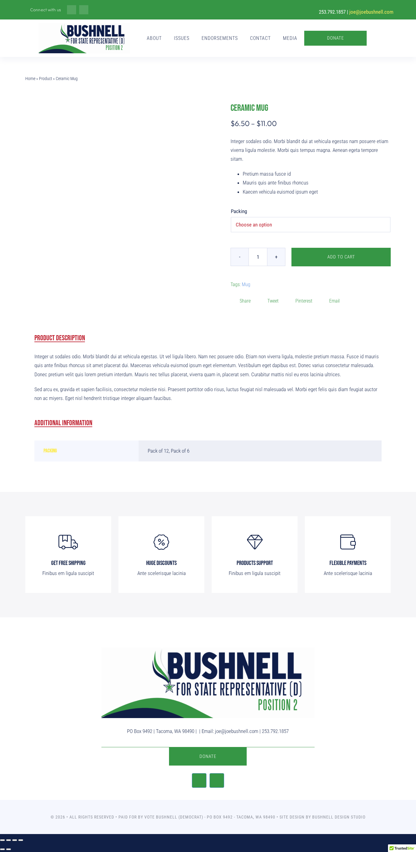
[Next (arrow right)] (8, 849)
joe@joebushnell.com (371, 12)
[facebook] (71, 9)
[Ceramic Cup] (113, 202)
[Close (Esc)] (20, 840)
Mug (246, 284)
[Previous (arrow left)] (2, 849)
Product (45, 78)
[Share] (14, 840)
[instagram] (83, 9)
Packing (239, 211)
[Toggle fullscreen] (8, 840)
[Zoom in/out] (2, 840)
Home (30, 78)
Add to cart (341, 257)
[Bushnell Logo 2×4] (84, 26)
